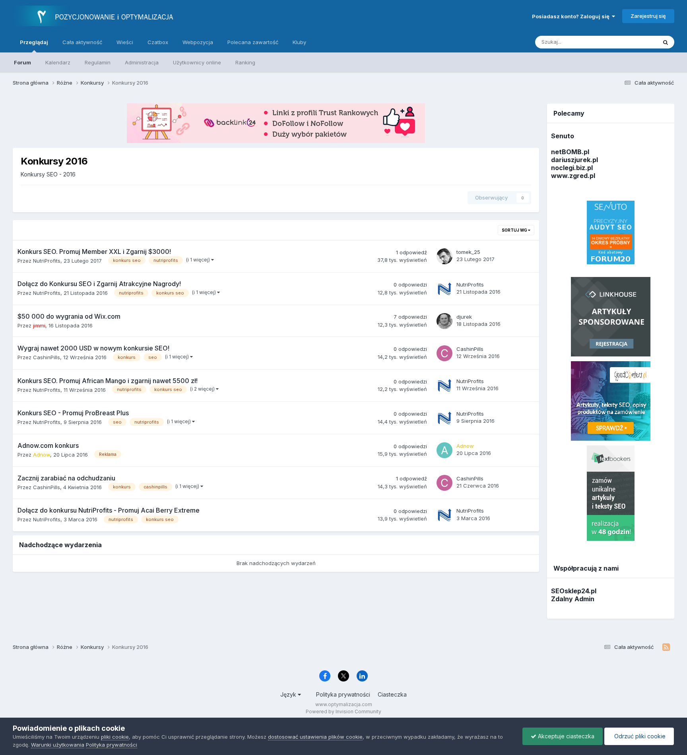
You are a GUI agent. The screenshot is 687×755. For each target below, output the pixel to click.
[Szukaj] (665, 42)
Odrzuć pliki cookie (639, 736)
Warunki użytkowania (57, 744)
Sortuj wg (515, 230)
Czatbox (157, 42)
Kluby (299, 42)
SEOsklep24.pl (573, 591)
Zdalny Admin (572, 599)
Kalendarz (57, 62)
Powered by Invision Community (343, 711)
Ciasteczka (392, 694)
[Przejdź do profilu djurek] (444, 321)
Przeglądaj (34, 42)
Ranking (245, 62)
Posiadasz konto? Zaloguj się (572, 16)
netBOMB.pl (570, 152)
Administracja (142, 62)
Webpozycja (197, 42)
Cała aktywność (82, 42)
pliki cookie (115, 737)
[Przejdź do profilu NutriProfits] (444, 289)
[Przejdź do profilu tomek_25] (444, 256)
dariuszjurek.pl (574, 160)
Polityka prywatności (343, 694)
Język (289, 694)
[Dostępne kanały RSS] (666, 647)
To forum (635, 42)
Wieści (124, 42)
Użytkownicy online (197, 62)
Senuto (562, 136)
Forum (22, 62)
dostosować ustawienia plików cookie (315, 737)
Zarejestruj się (648, 16)
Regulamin (98, 62)
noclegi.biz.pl (572, 168)
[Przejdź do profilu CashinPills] (444, 353)
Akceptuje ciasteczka (565, 736)
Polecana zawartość (252, 42)
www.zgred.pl (573, 176)
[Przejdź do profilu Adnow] (444, 450)
